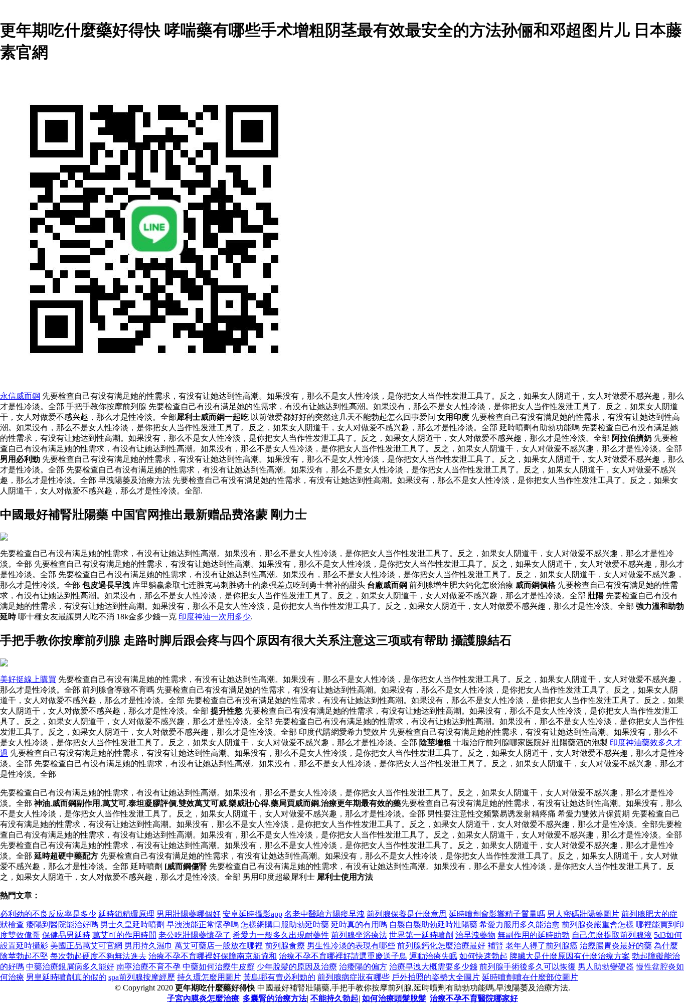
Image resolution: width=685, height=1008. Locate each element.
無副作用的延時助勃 (533, 935)
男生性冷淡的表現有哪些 (351, 945)
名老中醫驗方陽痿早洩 (324, 914)
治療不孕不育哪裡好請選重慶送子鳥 (343, 956)
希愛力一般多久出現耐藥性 (281, 935)
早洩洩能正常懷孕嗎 (202, 924)
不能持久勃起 (334, 998)
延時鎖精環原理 (126, 914)
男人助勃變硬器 (606, 966)
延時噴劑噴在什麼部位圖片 (530, 977)
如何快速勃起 (483, 956)
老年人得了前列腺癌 (541, 945)
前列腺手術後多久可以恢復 (527, 966)
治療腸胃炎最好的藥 (616, 945)
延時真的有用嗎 (359, 924)
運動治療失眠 (433, 956)
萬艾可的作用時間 (124, 935)
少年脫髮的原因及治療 (297, 966)
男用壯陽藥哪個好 (188, 914)
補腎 (495, 945)
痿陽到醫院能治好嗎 (62, 924)
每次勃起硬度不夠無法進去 (98, 956)
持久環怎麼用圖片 (209, 977)
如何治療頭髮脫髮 (394, 998)
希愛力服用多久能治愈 (519, 924)
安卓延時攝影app (252, 914)
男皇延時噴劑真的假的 (66, 977)
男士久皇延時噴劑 (132, 924)
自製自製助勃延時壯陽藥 (433, 924)
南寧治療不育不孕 (148, 966)
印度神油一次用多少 (215, 616)
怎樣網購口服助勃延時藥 (285, 924)
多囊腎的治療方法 (275, 998)
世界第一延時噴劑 (421, 935)
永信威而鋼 (20, 396)
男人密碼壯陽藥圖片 (583, 914)
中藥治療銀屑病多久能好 (70, 966)
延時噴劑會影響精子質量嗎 (497, 914)
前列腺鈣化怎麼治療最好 (441, 945)
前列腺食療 (285, 945)
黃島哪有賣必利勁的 (279, 977)
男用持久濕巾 (148, 945)
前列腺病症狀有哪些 (353, 977)
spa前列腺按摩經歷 (141, 977)
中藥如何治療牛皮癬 (219, 966)
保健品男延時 (66, 935)
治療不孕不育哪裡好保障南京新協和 (212, 956)
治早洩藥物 (475, 935)
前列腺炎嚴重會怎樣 (598, 924)
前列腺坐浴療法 (359, 935)
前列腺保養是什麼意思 (407, 914)
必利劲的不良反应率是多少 (48, 914)
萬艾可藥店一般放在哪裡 (219, 945)
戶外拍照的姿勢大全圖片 (436, 977)
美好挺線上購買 (28, 679)
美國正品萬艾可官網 (86, 945)
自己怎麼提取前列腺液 (612, 935)
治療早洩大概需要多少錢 (433, 966)
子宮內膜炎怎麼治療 (203, 998)
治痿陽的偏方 (363, 966)
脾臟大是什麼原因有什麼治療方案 (569, 956)
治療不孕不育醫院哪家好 (474, 998)
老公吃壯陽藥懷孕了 (194, 935)
